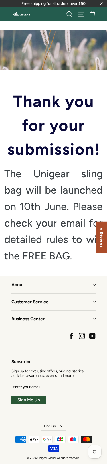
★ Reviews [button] (101, 237)
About (17, 284)
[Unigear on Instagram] (82, 336)
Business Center (28, 318)
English (50, 426)
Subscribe (21, 361)
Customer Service (30, 301)
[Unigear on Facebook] (71, 336)
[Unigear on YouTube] (92, 336)
